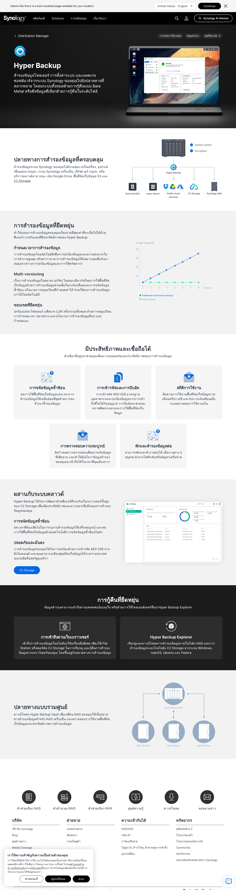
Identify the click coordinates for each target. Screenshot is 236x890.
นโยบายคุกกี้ (36, 868)
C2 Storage (22, 181)
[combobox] (174, 6)
